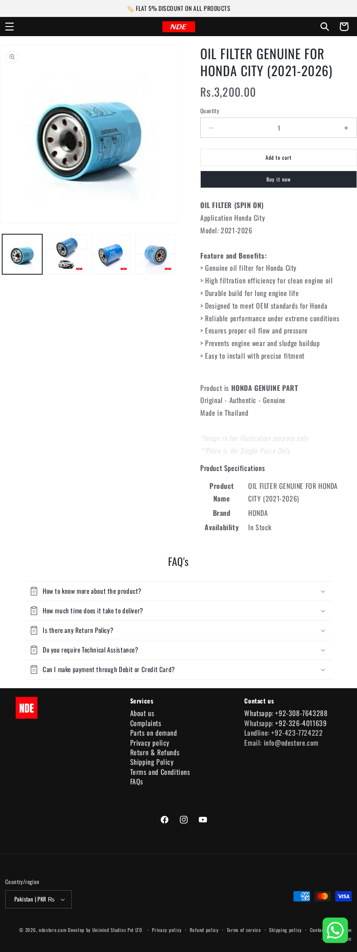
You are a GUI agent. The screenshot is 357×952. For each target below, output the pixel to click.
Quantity (209, 111)
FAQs (136, 781)
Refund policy (204, 929)
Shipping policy (285, 929)
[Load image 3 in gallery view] (111, 254)
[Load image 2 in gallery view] (67, 254)
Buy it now (278, 179)
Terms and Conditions (160, 772)
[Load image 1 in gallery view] (22, 254)
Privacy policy (149, 742)
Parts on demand (153, 732)
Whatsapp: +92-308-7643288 (285, 713)
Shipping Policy (152, 762)
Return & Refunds (155, 752)
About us (142, 713)
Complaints (146, 723)
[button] (9, 26)
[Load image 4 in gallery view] (155, 254)
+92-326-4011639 (301, 723)
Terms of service (244, 929)
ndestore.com (52, 929)
